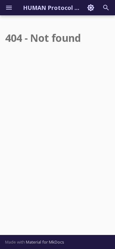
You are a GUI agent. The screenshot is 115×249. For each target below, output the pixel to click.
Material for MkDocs (45, 242)
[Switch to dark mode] (90, 7)
